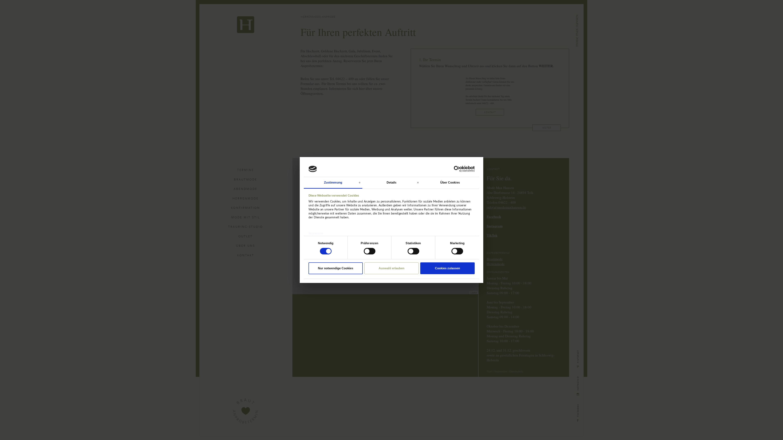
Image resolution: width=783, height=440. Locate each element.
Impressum (316, 233)
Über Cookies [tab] (450, 182)
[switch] (369, 251)
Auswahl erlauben (391, 268)
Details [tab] (392, 182)
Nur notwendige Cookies (335, 268)
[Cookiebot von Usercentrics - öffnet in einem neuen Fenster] (457, 169)
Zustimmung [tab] (333, 182)
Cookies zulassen (447, 268)
